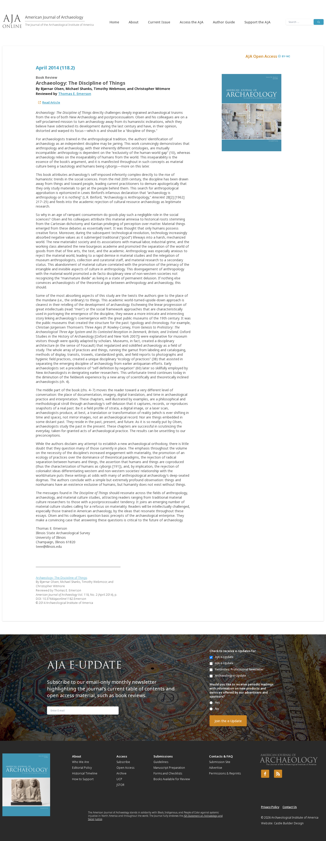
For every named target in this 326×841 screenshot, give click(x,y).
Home (114, 22)
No (217, 709)
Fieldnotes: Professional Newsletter (239, 669)
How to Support (83, 779)
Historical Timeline (84, 773)
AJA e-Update (224, 657)
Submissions (163, 756)
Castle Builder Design (289, 823)
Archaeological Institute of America (294, 817)
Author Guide (224, 22)
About (133, 22)
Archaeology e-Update (230, 676)
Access (121, 756)
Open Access (125, 768)
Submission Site (219, 762)
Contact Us (290, 807)
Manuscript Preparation (169, 768)
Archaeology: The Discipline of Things (61, 578)
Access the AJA (191, 22)
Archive (121, 773)
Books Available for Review (171, 779)
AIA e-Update (224, 663)
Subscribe (123, 762)
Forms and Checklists (167, 773)
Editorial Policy (82, 768)
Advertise (215, 768)
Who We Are (80, 762)
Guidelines (160, 762)
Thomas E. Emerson (74, 93)
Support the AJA (257, 22)
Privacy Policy (270, 807)
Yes (217, 702)
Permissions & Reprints (225, 773)
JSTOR (120, 785)
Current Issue (159, 22)
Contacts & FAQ (221, 756)
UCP (119, 779)
